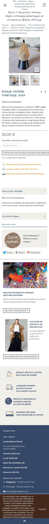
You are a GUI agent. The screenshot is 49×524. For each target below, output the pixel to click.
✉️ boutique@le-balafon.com (16, 491)
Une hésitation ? (31, 235)
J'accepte (42, 509)
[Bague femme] (24, 55)
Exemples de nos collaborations (21, 356)
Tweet (9, 252)
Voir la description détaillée (14, 158)
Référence (6, 102)
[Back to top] (24, 521)
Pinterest (35, 252)
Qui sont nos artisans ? (16, 310)
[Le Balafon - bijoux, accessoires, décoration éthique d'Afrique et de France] (24, 5)
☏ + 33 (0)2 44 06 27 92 (18, 482)
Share (21, 252)
